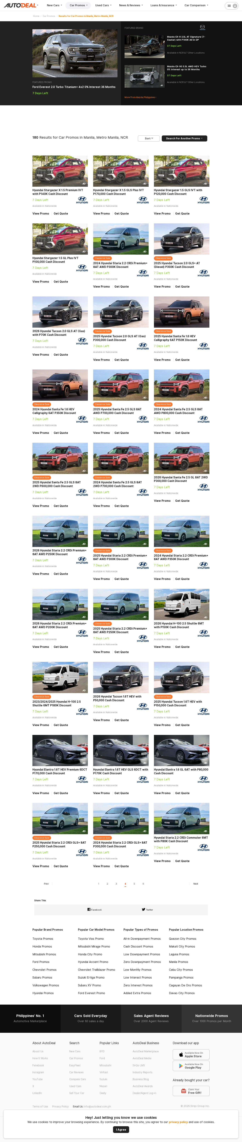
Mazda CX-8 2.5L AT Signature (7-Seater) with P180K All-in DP (186, 38)
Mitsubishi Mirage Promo (94, 946)
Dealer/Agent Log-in (144, 1093)
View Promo (40, 213)
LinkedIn (37, 1093)
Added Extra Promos (137, 993)
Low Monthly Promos (137, 969)
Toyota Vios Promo (91, 938)
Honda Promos (42, 946)
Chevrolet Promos (44, 969)
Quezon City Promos (182, 938)
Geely (103, 1093)
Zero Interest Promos (138, 985)
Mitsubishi (105, 1065)
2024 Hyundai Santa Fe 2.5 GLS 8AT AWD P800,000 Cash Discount (178, 411)
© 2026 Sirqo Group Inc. (195, 1106)
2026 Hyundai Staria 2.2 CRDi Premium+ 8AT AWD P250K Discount (59, 552)
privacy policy (178, 1122)
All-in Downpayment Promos (142, 938)
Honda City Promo (90, 954)
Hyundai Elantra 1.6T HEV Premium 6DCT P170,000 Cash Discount (59, 771)
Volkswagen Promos (45, 985)
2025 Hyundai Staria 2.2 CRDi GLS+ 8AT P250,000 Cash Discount (59, 844)
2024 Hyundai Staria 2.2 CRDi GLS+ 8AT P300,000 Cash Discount (120, 844)
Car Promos (78, 5)
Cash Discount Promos (138, 946)
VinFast (104, 1072)
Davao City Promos (182, 993)
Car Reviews (76, 1072)
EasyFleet (75, 1065)
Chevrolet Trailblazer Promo (96, 969)
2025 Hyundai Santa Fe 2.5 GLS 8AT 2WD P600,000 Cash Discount (56, 484)
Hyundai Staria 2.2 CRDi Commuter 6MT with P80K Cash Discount (181, 839)
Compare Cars (77, 1079)
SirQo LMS (139, 1065)
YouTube (37, 1079)
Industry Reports (142, 1072)
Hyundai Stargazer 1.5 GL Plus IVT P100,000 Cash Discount (55, 259)
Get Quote (61, 213)
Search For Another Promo (183, 138)
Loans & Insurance (163, 5)
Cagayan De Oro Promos (185, 985)
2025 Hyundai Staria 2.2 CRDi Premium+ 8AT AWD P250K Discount (120, 630)
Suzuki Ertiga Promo (91, 977)
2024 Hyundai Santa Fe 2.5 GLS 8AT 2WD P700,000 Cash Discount (117, 484)
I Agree (121, 1129)
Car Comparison (195, 5)
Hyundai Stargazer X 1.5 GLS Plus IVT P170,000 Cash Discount (118, 192)
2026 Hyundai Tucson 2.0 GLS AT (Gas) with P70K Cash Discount (58, 333)
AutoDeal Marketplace (146, 1051)
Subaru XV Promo (89, 985)
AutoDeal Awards (143, 1086)
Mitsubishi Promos (44, 954)
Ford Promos (40, 962)
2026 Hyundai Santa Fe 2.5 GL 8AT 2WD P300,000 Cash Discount (181, 479)
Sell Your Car (76, 1093)
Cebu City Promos (181, 969)
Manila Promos (178, 962)
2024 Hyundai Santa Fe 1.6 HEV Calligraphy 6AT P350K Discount (54, 411)
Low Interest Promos (137, 977)
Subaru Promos (42, 977)
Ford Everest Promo (91, 993)
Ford (102, 1058)
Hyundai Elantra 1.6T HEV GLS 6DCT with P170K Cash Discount (120, 771)
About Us (37, 1051)
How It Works (40, 1058)
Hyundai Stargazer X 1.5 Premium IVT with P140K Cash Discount (57, 192)
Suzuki (103, 1079)
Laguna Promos (179, 954)
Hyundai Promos (43, 993)
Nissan (103, 1086)
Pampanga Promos (181, 977)
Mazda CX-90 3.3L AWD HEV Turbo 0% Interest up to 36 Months (186, 68)
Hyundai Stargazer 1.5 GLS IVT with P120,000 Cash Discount (178, 192)
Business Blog (141, 1079)
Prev (46, 883)
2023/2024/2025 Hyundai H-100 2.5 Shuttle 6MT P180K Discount (56, 703)
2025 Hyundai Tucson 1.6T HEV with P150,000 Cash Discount (178, 703)
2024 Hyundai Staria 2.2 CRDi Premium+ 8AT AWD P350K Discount (181, 557)
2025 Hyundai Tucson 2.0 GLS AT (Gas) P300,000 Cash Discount (119, 338)
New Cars (53, 5)
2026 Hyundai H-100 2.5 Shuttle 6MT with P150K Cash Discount (179, 625)
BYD (102, 1051)
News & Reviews (130, 5)
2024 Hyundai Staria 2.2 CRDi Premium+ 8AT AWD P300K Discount (120, 265)
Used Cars (102, 5)
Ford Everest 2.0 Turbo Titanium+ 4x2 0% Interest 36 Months (74, 87)
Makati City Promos (182, 946)
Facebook (38, 1065)
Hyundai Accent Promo (93, 962)
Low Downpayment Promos (141, 954)
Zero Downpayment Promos (142, 962)
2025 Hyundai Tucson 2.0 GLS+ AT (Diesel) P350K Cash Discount (177, 265)
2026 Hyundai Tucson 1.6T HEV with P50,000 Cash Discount (117, 698)
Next (195, 883)
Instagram (38, 1072)
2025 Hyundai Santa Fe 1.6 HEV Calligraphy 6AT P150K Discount (175, 338)
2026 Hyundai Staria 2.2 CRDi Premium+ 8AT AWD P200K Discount (59, 625)
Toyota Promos (42, 938)
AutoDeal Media (142, 1058)
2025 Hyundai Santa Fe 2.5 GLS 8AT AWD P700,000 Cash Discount (117, 411)
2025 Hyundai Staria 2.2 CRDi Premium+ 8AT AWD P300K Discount (120, 557)
